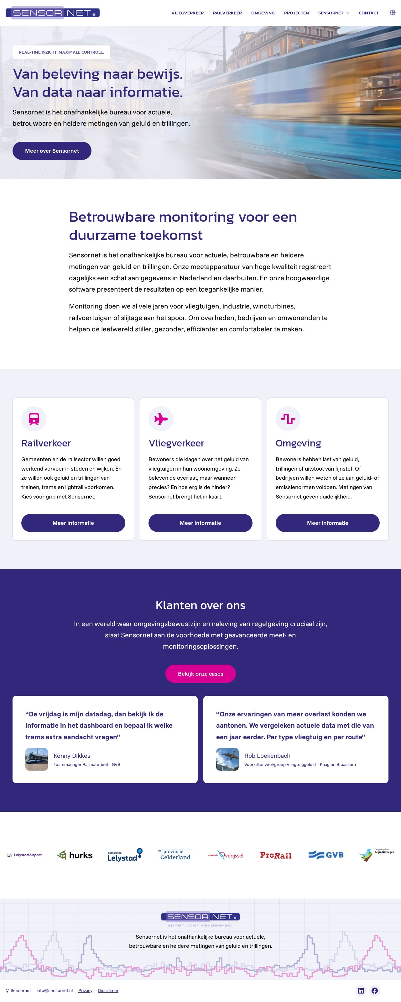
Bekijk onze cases (200, 673)
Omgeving (263, 12)
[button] (346, 12)
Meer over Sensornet (52, 150)
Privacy (85, 990)
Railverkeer (227, 12)
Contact (369, 12)
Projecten (296, 12)
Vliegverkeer (187, 12)
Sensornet (330, 12)
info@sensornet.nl (55, 990)
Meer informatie (73, 522)
